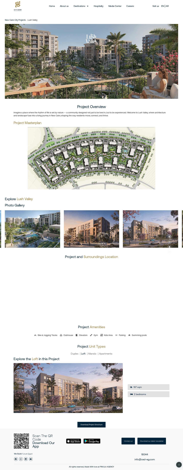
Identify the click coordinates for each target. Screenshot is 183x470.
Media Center (115, 6)
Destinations (79, 6)
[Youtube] (169, 252)
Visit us (155, 6)
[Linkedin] (169, 247)
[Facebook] (169, 237)
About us (64, 6)
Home (52, 6)
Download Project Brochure (91, 425)
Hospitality (98, 6)
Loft (83, 353)
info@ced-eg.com (145, 459)
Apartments (105, 353)
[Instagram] (169, 242)
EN (162, 6)
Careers (130, 6)
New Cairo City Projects (15, 20)
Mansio (92, 353)
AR (167, 6)
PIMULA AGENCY (107, 467)
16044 (144, 454)
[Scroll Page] (179, 465)
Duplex (75, 353)
